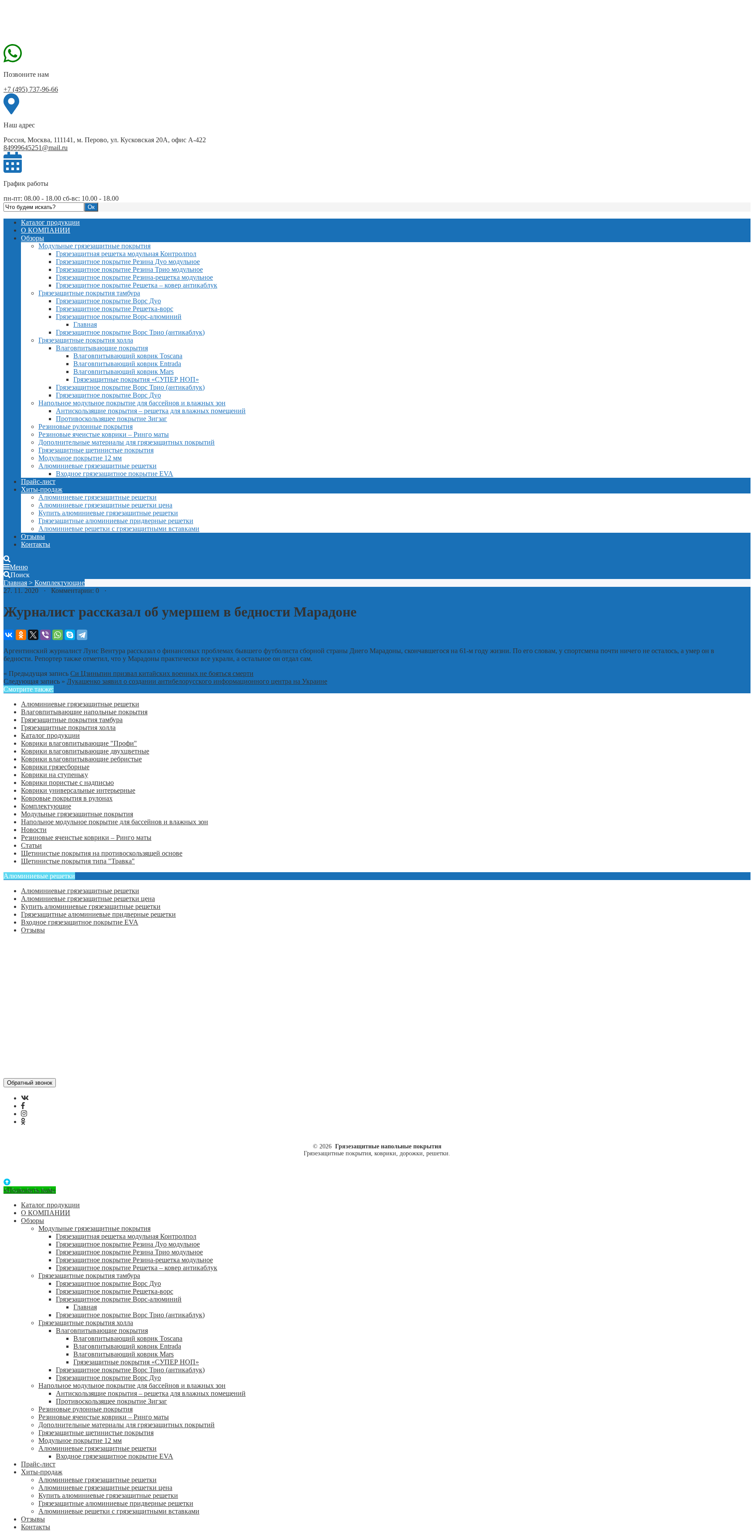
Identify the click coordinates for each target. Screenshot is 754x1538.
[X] (33, 635)
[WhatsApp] (57, 635)
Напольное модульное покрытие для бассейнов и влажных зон (132, 403)
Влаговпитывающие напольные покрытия (84, 712)
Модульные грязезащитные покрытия (94, 246)
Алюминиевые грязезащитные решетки (97, 465)
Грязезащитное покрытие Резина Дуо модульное (128, 261)
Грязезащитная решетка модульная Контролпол (126, 253)
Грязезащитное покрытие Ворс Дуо (108, 301)
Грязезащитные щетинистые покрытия (96, 450)
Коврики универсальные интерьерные (78, 790)
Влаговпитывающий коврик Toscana (127, 356)
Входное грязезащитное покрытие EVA (114, 473)
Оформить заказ (45, 952)
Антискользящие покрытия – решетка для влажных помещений (151, 410)
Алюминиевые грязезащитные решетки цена (105, 505)
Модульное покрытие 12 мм (80, 458)
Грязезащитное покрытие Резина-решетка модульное (134, 277)
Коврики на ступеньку (54, 774)
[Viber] (45, 635)
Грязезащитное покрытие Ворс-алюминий (119, 316)
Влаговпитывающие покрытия (102, 348)
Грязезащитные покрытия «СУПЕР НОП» (136, 379)
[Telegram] (82, 635)
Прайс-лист (38, 481)
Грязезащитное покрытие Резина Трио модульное (129, 269)
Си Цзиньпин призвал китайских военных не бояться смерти (162, 673)
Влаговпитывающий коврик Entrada (127, 363)
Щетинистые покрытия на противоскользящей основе (101, 853)
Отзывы (33, 536)
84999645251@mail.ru (35, 147)
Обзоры (32, 238)
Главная (85, 324)
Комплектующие (59, 582)
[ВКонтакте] (8, 635)
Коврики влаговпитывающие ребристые (81, 759)
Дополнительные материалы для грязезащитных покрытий (126, 442)
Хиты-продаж (41, 489)
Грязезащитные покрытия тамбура (89, 293)
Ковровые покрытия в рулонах (67, 798)
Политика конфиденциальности (69, 984)
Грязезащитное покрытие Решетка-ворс (114, 308)
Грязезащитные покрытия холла (85, 340)
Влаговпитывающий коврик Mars (123, 371)
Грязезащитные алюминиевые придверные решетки (115, 520)
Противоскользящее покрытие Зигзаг (111, 418)
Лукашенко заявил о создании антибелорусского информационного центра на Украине (197, 681)
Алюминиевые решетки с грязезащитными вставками (118, 528)
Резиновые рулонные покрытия (85, 426)
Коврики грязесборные (55, 767)
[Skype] (70, 635)
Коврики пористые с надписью (67, 782)
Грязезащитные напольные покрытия (68, 23)
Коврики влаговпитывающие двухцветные (85, 751)
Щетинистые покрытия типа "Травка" (78, 861)
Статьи (31, 845)
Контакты (35, 544)
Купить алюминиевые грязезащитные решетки (108, 513)
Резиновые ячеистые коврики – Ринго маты (103, 434)
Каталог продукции (50, 222)
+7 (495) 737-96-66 (30, 89)
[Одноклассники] (21, 635)
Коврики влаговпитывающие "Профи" (79, 743)
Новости (34, 829)
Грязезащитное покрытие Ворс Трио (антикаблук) (130, 332)
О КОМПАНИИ (45, 230)
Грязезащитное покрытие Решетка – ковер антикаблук (136, 285)
